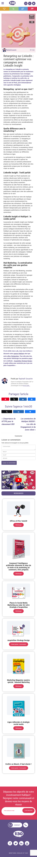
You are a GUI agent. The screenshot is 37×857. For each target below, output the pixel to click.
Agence (32, 9)
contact (17, 825)
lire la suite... (26, 385)
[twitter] (15, 843)
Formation (23, 9)
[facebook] (10, 843)
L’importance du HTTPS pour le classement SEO (8, 421)
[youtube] (27, 843)
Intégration (13, 9)
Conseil (4, 9)
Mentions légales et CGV (18, 853)
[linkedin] (21, 843)
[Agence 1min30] (12, 3)
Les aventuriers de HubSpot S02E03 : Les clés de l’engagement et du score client (28, 424)
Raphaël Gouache (11, 50)
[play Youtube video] (18, 480)
